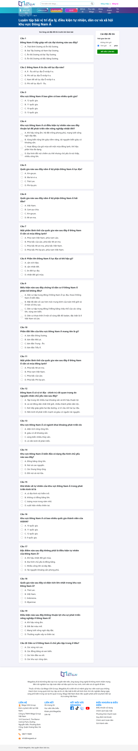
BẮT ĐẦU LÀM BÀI (107, 52)
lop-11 (29, 15)
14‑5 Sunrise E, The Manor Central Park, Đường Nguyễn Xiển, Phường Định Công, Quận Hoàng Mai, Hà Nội (30, 717)
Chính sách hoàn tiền (104, 720)
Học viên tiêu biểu (51, 708)
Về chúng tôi (49, 705)
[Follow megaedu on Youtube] (87, 708)
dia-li (35, 15)
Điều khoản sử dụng (104, 707)
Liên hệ (47, 714)
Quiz (71, 10)
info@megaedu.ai (29, 738)
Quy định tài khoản (104, 717)
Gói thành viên (102, 723)
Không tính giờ (105, 42)
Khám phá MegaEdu (52, 711)
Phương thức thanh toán (106, 714)
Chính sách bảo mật (104, 711)
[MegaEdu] (27, 3)
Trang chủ (22, 15)
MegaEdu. (27, 748)
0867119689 (27, 734)
